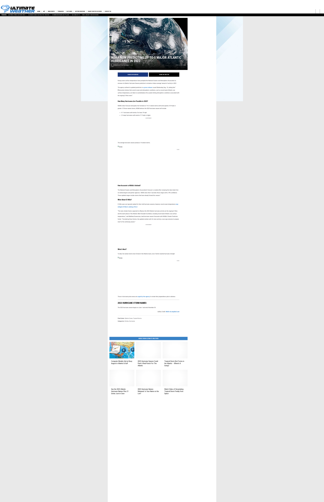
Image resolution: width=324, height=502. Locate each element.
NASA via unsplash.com (172, 311)
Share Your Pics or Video (95, 11)
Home (38, 11)
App (44, 11)
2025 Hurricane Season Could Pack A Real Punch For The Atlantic (148, 363)
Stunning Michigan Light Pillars (60, 15)
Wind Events (51, 11)
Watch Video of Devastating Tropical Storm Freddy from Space (173, 391)
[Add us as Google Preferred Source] (322, 11)
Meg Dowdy (117, 65)
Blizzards (69, 11)
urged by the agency (144, 296)
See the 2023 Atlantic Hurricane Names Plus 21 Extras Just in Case (120, 391)
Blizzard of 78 (76, 15)
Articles (127, 321)
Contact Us (108, 11)
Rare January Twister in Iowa (90, 15)
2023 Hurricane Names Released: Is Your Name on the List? (148, 391)
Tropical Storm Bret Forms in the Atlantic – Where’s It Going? (174, 363)
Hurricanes (132, 321)
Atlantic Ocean (129, 318)
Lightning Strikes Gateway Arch (16, 15)
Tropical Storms (137, 318)
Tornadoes (61, 11)
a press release (147, 87)
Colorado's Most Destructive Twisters (38, 15)
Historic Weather (80, 11)
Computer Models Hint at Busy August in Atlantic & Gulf (121, 362)
